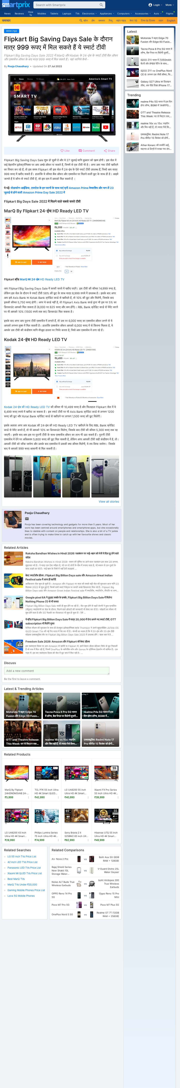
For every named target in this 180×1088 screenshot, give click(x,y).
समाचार (101, 20)
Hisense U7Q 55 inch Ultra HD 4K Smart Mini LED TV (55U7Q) (106, 834)
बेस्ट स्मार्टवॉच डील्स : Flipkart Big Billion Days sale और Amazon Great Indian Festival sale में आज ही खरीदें (68, 577)
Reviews (19, 13)
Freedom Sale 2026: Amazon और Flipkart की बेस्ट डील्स (57, 641)
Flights (169, 13)
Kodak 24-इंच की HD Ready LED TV (27, 407)
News (7, 13)
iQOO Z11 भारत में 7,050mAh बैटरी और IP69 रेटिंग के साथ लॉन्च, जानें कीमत (156, 61)
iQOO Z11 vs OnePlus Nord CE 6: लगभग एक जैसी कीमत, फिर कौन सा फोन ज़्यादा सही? (156, 72)
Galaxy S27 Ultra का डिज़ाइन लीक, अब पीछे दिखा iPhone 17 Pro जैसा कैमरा (156, 83)
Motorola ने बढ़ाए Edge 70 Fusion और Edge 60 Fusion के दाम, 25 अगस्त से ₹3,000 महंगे (22, 714)
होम (93, 20)
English (171, 20)
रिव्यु (110, 20)
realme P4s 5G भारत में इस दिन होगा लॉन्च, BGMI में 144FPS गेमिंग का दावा (98, 714)
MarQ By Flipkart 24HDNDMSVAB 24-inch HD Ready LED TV (16, 791)
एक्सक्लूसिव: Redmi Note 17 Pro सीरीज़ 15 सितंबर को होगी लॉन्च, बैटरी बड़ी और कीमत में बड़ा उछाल (99, 742)
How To (30, 13)
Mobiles (41, 13)
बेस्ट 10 (133, 20)
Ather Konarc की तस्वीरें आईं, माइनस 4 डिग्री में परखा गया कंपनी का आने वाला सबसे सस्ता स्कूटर (156, 147)
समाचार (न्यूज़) (11, 31)
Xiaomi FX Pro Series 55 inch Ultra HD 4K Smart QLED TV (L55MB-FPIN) (105, 791)
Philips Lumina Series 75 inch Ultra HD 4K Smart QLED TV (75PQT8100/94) (46, 834)
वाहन (161, 20)
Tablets (54, 13)
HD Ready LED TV (42, 279)
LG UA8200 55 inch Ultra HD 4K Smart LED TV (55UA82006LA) (75, 791)
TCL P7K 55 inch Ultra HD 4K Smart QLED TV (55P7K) (46, 791)
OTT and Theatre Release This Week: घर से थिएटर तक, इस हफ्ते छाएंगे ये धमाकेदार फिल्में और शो (22, 742)
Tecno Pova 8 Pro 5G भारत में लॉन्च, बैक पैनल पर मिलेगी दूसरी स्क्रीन (61, 714)
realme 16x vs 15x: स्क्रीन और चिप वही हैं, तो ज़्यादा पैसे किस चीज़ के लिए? (60, 742)
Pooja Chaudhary (37, 513)
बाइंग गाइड (121, 20)
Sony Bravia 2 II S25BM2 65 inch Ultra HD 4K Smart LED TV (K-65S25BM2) (76, 834)
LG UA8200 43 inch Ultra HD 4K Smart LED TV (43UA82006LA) (15, 834)
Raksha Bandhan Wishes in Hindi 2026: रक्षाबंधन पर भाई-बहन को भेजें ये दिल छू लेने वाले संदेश (72, 555)
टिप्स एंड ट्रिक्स (148, 20)
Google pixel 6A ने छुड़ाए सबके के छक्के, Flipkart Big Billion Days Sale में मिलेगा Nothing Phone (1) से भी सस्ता (68, 599)
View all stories (109, 501)
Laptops (66, 13)
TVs (77, 13)
